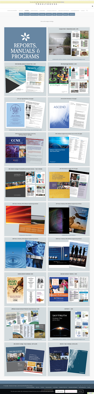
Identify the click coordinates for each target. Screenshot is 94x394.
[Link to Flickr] (83, 386)
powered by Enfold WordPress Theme (24, 385)
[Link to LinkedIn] (80, 386)
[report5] (68, 149)
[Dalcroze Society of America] (68, 289)
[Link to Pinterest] (89, 386)
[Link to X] (87, 386)
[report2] (68, 114)
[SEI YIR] (68, 359)
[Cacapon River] (68, 44)
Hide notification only (71, 391)
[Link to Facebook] (78, 386)
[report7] (25, 219)
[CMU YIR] (25, 184)
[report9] (25, 254)
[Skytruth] (68, 324)
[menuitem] (12, 10)
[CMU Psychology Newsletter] (68, 79)
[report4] (25, 149)
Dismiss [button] (62, 2)
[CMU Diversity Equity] (25, 79)
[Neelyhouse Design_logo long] (47, 5)
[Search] (86, 10)
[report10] (68, 254)
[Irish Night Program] (25, 289)
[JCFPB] (25, 324)
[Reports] (25, 44)
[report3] (25, 114)
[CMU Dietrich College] (25, 359)
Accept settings (59, 391)
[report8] (68, 219)
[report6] (68, 184)
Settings (80, 391)
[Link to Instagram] (85, 386)
